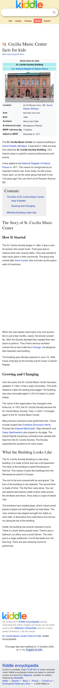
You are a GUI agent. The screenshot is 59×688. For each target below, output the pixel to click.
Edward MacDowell (25, 428)
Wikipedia (27, 675)
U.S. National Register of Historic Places (29, 68)
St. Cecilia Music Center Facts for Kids (21, 636)
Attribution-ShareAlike (25, 628)
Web (10, 21)
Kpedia (38, 21)
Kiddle (5, 680)
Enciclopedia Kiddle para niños (16, 683)
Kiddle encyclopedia (29, 621)
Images (18, 21)
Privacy (35, 680)
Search (54, 12)
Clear (48, 12)
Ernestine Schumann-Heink (36, 424)
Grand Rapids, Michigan (14, 146)
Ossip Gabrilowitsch (12, 432)
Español (47, 21)
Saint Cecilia (21, 260)
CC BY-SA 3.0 (33, 669)
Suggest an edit (34, 649)
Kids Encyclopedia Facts (13, 54)
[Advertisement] (29, 32)
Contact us (47, 680)
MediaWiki (18, 677)
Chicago (37, 347)
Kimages (28, 21)
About (25, 680)
